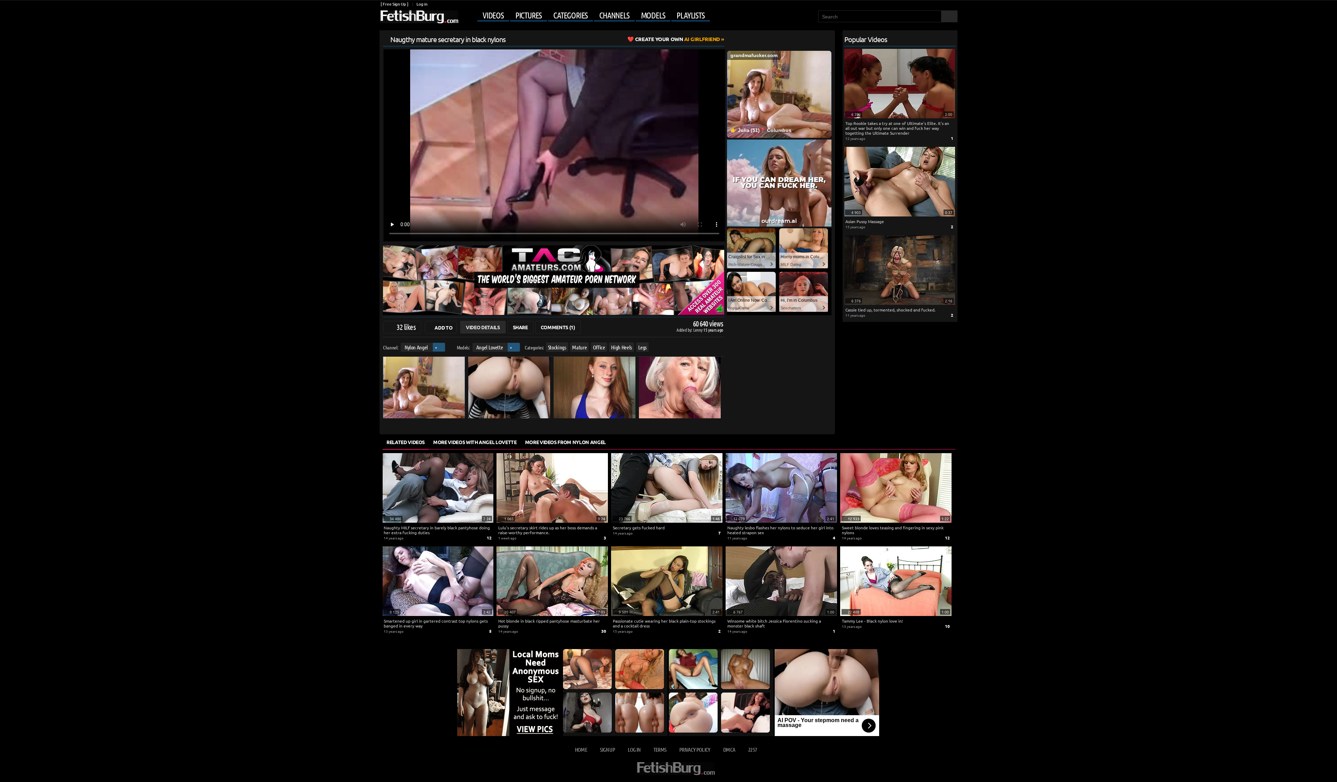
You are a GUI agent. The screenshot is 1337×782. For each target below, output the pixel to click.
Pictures (528, 15)
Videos (493, 15)
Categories (570, 15)
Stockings (557, 347)
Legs (642, 347)
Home (581, 749)
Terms (660, 749)
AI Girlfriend (677, 38)
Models (653, 15)
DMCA (729, 749)
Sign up (607, 749)
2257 (752, 749)
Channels (614, 15)
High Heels (621, 347)
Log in (421, 4)
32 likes (406, 326)
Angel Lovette (489, 347)
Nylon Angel (416, 347)
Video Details (483, 327)
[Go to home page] (419, 16)
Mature (579, 347)
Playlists (690, 15)
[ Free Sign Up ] (394, 4)
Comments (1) (558, 327)
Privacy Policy (694, 749)
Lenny (698, 330)
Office (599, 347)
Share (520, 327)
